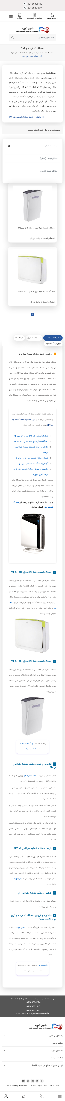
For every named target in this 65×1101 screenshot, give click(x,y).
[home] (24, 1096)
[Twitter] (37, 1081)
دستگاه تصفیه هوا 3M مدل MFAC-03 (31, 441)
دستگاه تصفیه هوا (18, 52)
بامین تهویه (43, 965)
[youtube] (28, 1081)
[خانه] (32, 29)
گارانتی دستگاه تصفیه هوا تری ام (33, 463)
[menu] (60, 1096)
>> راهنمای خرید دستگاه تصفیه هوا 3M (26, 117)
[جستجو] (9, 146)
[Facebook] (42, 1081)
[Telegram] (23, 1081)
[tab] (53, 338)
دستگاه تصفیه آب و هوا (38, 52)
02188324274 (33, 1002)
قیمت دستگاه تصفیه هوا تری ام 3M (32, 458)
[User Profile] (6, 1096)
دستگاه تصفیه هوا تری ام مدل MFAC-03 (36, 228)
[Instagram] (33, 1081)
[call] (42, 1096)
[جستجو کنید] (12, 37)
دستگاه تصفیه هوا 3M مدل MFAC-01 (31, 436)
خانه (52, 52)
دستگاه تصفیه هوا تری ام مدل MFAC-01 (36, 291)
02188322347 (33, 1006)
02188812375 (33, 1010)
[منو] (11, 16)
